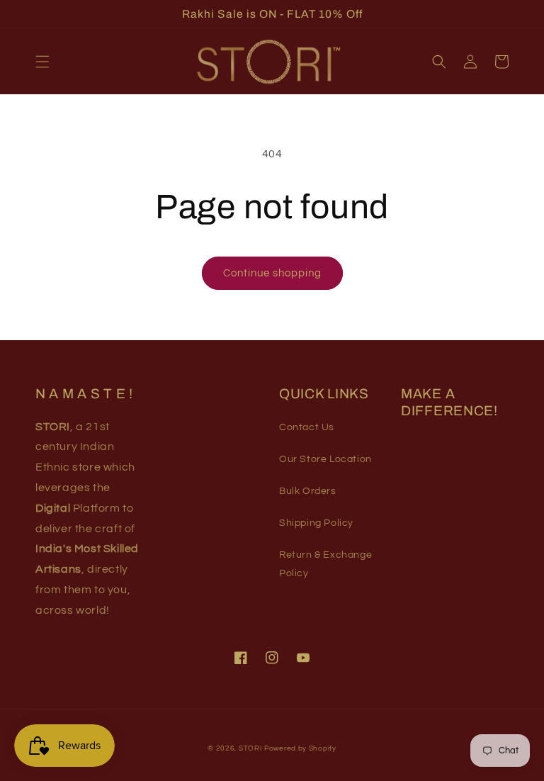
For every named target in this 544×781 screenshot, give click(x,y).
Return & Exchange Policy (325, 564)
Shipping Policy (316, 523)
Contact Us (306, 427)
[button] (42, 61)
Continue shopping (272, 273)
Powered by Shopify (300, 748)
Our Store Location (325, 459)
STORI (250, 748)
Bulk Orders (307, 491)
